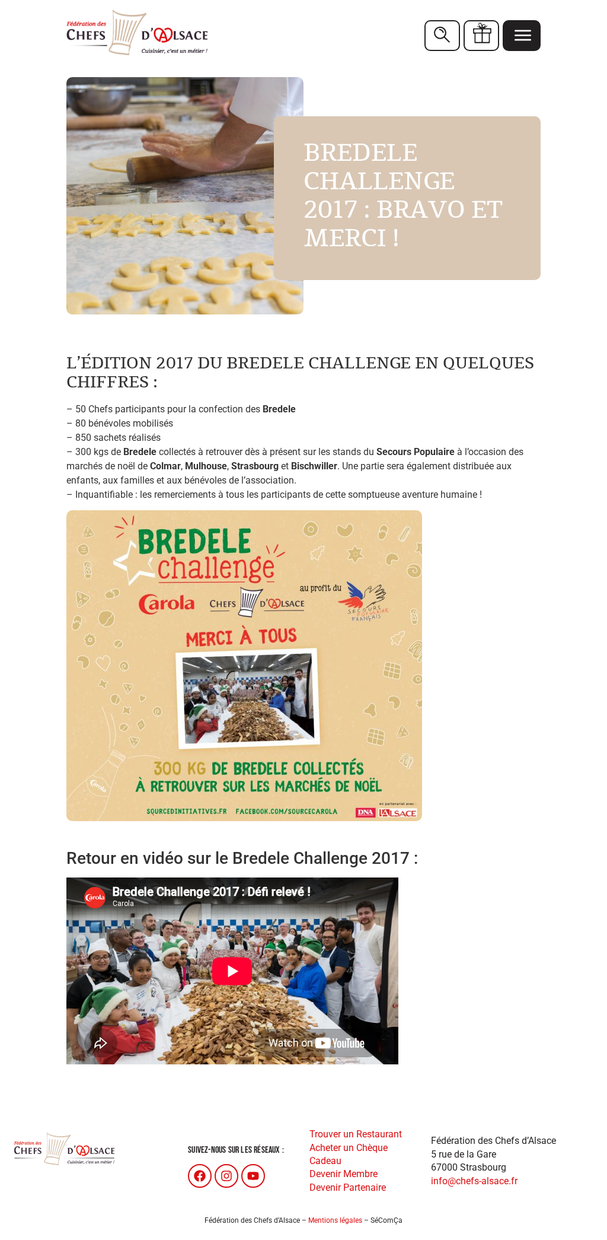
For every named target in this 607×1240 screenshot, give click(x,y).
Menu (522, 35)
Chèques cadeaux (481, 35)
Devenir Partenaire (347, 1187)
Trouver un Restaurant (355, 1134)
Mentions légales (335, 1220)
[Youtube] (253, 1176)
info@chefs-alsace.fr (474, 1181)
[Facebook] (200, 1176)
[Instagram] (226, 1176)
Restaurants (442, 35)
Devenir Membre (343, 1173)
